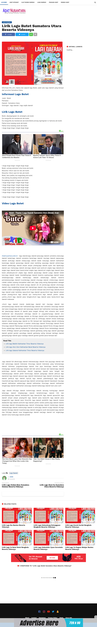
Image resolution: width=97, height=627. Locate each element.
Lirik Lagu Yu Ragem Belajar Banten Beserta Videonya (79, 548)
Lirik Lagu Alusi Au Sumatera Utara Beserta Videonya (52, 486)
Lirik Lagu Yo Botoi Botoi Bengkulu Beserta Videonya (15, 548)
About (27, 617)
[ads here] (48, 623)
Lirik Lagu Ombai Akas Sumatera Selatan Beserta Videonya (15, 486)
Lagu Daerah (41, 2)
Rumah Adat (65, 2)
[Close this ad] (95, 616)
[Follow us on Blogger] (58, 612)
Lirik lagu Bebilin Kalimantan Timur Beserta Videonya (24, 344)
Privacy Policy (52, 617)
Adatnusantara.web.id (9, 256)
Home (5, 2)
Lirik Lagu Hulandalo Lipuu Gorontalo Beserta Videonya (48, 548)
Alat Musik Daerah (28, 2)
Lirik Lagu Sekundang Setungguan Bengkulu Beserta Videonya (47, 526)
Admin (11, 476)
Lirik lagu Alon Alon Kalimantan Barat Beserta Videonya (25, 347)
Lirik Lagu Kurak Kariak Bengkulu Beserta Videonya (78, 526)
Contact (34, 617)
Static (61, 617)
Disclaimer (42, 617)
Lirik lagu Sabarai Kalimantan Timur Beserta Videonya (25, 350)
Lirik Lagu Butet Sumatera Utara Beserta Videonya (31, 28)
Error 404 (69, 617)
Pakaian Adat (53, 2)
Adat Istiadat (14, 2)
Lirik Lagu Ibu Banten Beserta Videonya (13, 526)
